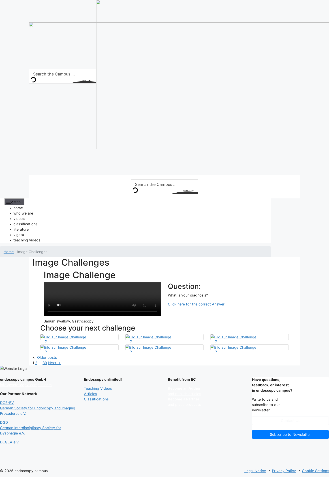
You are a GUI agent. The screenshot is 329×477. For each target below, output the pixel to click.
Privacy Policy (284, 470)
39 (45, 363)
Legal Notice (255, 470)
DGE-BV (37, 408)
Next (54, 363)
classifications (25, 224)
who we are (23, 213)
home (18, 208)
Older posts (47, 357)
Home (9, 251)
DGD (30, 427)
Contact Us (290, 420)
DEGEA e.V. (9, 442)
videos (19, 218)
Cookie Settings (315, 470)
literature (21, 229)
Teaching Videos (98, 388)
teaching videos (26, 240)
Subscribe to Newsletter (290, 434)
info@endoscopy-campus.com (26, 384)
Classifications (96, 399)
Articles (90, 393)
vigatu (18, 234)
